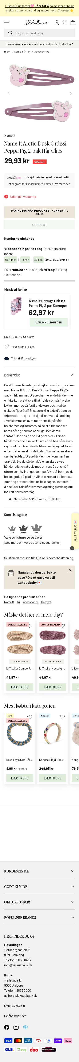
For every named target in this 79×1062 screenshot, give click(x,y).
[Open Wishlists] (65, 22)
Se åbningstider (15, 1016)
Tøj (28, 51)
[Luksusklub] (15, 177)
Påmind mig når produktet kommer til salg (39, 212)
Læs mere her (62, 184)
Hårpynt (46, 602)
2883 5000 (23, 990)
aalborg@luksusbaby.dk (20, 995)
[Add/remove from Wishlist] (29, 626)
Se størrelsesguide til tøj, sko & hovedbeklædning (38, 558)
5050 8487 (23, 960)
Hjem (7, 51)
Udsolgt (39, 225)
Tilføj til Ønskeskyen (23, 358)
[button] (73, 23)
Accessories (41, 51)
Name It (18, 51)
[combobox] (39, 33)
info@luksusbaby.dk (18, 965)
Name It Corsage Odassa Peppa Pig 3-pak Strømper (48, 303)
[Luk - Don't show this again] (72, 548)
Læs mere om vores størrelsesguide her (32, 542)
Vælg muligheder (49, 322)
